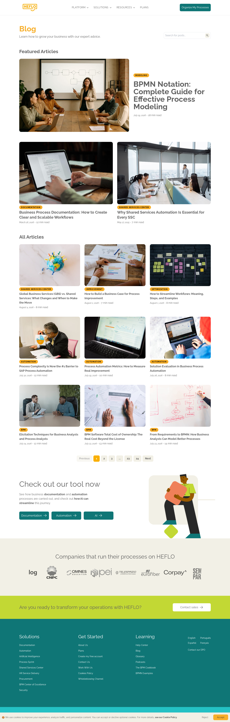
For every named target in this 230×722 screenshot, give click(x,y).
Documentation (31, 515)
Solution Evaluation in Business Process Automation (176, 368)
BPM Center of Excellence (32, 684)
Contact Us (84, 662)
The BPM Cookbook (146, 667)
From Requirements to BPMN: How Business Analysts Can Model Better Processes (179, 436)
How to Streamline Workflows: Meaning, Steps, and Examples (177, 296)
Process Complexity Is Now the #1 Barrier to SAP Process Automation (48, 368)
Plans (144, 7)
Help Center (142, 645)
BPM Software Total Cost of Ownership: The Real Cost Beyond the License (113, 436)
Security (23, 690)
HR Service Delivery (29, 673)
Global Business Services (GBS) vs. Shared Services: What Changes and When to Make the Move (48, 298)
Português (205, 638)
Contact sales (189, 607)
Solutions (101, 7)
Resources (124, 7)
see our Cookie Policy (166, 717)
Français (204, 643)
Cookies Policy (85, 673)
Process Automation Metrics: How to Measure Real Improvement (114, 368)
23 (128, 458)
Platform (78, 7)
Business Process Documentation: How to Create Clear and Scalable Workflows (63, 215)
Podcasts (140, 662)
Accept (220, 717)
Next (148, 458)
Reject (205, 717)
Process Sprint (26, 662)
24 (137, 458)
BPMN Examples (144, 673)
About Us (83, 645)
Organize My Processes (195, 7)
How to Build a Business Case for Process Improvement (112, 296)
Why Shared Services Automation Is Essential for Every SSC (160, 215)
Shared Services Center (31, 667)
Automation (64, 515)
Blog (138, 651)
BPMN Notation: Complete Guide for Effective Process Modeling (168, 95)
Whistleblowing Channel (90, 679)
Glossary (140, 656)
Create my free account (90, 656)
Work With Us (85, 667)
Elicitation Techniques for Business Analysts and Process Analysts (48, 436)
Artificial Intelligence (29, 656)
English (191, 638)
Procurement (26, 679)
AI (96, 515)
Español (192, 643)
